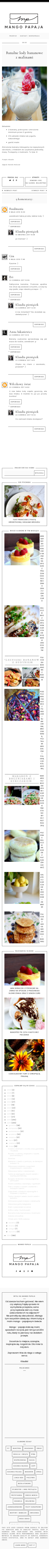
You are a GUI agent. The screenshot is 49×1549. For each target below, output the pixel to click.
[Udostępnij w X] (10, 180)
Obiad (39, 1448)
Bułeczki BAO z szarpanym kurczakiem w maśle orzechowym (42, 629)
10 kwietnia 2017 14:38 (25, 235)
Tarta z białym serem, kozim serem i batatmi (24, 1197)
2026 (9, 1090)
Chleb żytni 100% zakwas (19, 1219)
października (14, 1131)
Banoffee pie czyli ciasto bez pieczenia (24, 1033)
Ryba (33, 1454)
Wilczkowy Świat (20, 384)
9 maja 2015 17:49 (17, 259)
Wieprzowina (20, 1460)
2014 (9, 1235)
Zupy (33, 1466)
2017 (9, 1117)
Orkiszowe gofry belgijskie (19, 1204)
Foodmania (16, 209)
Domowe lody (36, 180)
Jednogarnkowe (15, 1507)
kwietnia (13, 1223)
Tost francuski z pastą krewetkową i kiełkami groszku (24, 520)
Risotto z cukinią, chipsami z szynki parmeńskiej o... (23, 1155)
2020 (9, 1108)
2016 (9, 1120)
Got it (32, 1545)
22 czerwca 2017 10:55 (19, 280)
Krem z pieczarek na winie (19, 1207)
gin (11, 256)
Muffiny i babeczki (18, 1513)
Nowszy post (10, 190)
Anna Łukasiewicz (20, 332)
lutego (12, 1229)
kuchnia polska (14, 1472)
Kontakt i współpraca (30, 36)
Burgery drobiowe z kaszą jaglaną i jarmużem (23, 1180)
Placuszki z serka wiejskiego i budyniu (42, 928)
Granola (18, 1501)
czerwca (13, 1143)
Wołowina (30, 1501)
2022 (9, 1102)
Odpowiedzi (15, 227)
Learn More (20, 1545)
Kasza (32, 1460)
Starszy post (38, 190)
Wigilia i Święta (20, 1454)
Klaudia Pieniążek (27, 231)
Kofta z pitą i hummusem (19, 1210)
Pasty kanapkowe (33, 1507)
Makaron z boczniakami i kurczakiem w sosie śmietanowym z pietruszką (42, 801)
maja (11, 1146)
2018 (9, 1114)
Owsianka (34, 1513)
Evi (11, 277)
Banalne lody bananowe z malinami (24, 1213)
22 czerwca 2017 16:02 (25, 415)
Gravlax (11, 1158)
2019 (9, 1111)
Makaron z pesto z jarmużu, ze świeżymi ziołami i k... (25, 1162)
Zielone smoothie (15, 1216)
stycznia (13, 1232)
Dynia (38, 1472)
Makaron (29, 1472)
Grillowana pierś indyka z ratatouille (24, 1201)
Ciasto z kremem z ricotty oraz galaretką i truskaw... (26, 1150)
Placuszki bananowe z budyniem (42, 668)
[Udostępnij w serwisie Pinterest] (16, 180)
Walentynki (41, 183)
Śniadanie (28, 1448)
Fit (8, 1448)
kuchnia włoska (20, 1466)
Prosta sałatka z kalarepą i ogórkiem (24, 1184)
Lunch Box (18, 1478)
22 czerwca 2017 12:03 (25, 308)
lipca (11, 1140)
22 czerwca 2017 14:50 (19, 387)
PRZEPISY (13, 36)
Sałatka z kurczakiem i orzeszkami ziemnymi (42, 891)
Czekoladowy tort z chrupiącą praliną (24, 1075)
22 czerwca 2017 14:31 (25, 360)
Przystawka (16, 1495)
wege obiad (24, 1519)
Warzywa (17, 1448)
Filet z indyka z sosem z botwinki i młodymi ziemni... (23, 1188)
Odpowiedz (15, 222)
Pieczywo (31, 1478)
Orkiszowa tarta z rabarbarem (21, 1171)
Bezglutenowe (24, 1484)
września (13, 1134)
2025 (9, 1093)
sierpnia (12, 1137)
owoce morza (31, 1495)
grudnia (12, 1125)
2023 (9, 1099)
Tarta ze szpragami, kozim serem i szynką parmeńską (23, 1175)
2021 (9, 1105)
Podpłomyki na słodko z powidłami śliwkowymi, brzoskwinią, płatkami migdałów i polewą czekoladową (42, 730)
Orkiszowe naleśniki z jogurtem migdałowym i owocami (21, 1167)
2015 (9, 1123)
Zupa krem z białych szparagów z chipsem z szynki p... (23, 1192)
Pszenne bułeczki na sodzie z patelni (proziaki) (42, 850)
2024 (9, 1096)
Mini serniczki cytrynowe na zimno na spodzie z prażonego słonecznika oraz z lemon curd (42, 568)
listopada (13, 1128)
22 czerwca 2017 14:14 (19, 335)
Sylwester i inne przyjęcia (24, 1489)
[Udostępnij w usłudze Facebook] (14, 180)
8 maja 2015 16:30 (17, 212)
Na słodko (30, 183)
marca (12, 1226)
